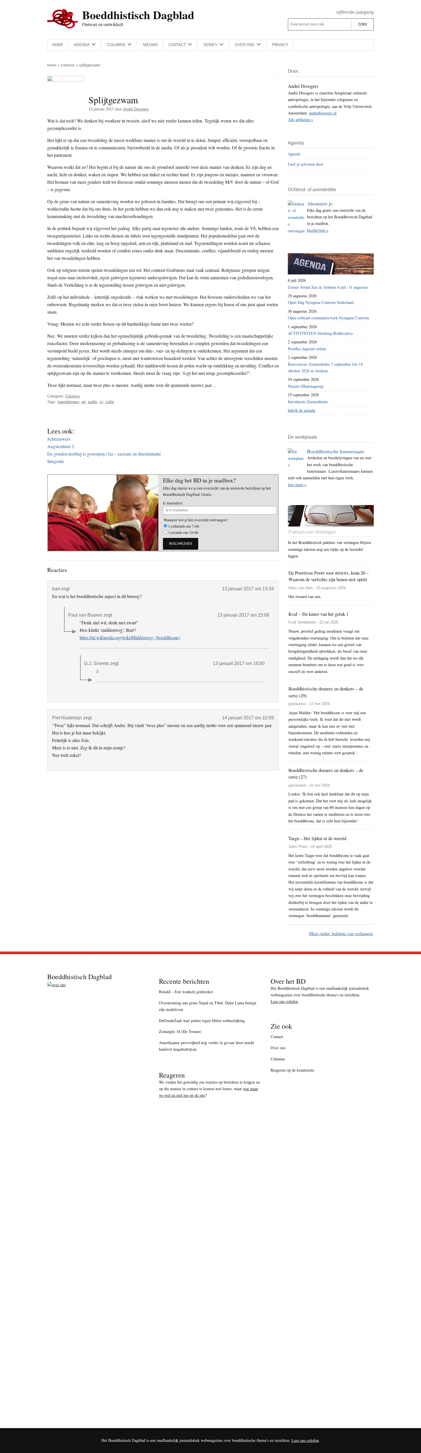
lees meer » (297, 484)
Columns (68, 65)
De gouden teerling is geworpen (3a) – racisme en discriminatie (104, 454)
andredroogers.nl (323, 113)
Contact (277, 1036)
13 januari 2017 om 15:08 (243, 615)
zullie (109, 402)
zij (101, 402)
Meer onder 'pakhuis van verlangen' (341, 933)
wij (83, 402)
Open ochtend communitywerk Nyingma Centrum (328, 317)
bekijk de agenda (301, 410)
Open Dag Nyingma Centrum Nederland (320, 302)
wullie (92, 402)
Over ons (278, 1047)
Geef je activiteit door (305, 164)
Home (51, 65)
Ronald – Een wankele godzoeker (186, 991)
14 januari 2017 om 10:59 (248, 717)
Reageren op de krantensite (292, 1070)
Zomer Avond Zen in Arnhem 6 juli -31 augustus (328, 287)
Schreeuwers (58, 439)
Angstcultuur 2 (60, 446)
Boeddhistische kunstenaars (335, 451)
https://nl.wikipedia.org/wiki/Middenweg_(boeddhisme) (130, 637)
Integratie (55, 461)
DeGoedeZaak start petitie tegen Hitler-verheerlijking (202, 1020)
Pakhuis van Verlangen (312, 532)
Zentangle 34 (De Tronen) (180, 1031)
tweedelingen (68, 402)
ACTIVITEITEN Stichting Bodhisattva (320, 333)
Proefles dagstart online (307, 348)
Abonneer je (320, 203)
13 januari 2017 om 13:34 (248, 588)
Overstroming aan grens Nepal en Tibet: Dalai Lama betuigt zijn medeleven (207, 1006)
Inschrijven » (317, 230)
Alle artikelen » (300, 119)
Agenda (294, 154)
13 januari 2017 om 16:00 (239, 663)
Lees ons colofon (284, 1001)
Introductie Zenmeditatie (308, 401)
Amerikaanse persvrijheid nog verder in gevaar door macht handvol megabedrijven (206, 1046)
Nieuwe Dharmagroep (305, 386)
